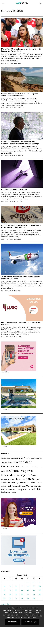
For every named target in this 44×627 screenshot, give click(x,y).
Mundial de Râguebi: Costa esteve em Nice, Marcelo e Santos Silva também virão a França (20, 143)
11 (4, 590)
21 (22, 594)
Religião (37, 489)
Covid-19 (4, 471)
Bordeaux (30, 458)
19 (10, 594)
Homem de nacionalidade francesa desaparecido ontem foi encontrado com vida (20, 95)
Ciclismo (4, 463)
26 (10, 598)
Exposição (4, 479)
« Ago (3, 604)
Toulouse (8, 492)
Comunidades (18, 107)
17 (40, 590)
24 (40, 594)
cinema (10, 463)
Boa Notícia (18, 201)
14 (22, 590)
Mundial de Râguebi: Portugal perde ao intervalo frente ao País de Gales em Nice (21, 226)
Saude (3, 492)
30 (34, 598)
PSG (32, 489)
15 (28, 590)
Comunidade (23, 462)
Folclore (14, 479)
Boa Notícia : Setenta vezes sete (14, 189)
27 (16, 598)
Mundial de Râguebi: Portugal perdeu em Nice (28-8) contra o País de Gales (21, 50)
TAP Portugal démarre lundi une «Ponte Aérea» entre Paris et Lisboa (20, 278)
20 (16, 594)
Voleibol (13, 492)
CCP (40, 458)
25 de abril (4, 458)
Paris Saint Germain (11, 489)
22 (28, 594)
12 (10, 590)
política (25, 489)
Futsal (37, 479)
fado (9, 479)
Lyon (12, 486)
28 (22, 598)
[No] (41, 616)
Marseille (18, 486)
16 (34, 590)
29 (28, 598)
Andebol (11, 458)
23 (34, 594)
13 (16, 590)
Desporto (17, 63)
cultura (13, 471)
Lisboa (27, 483)
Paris (3, 489)
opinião (37, 486)
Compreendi (12, 622)
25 (4, 598)
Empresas (17, 290)
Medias (23, 486)
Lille (23, 483)
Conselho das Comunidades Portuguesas (30, 467)
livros (32, 483)
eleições (16, 475)
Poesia (19, 489)
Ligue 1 (18, 483)
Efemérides (18, 336)
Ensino (33, 475)
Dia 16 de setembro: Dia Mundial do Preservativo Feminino (21, 324)
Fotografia (21, 479)
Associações (20, 458)
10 (40, 586)
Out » (9, 604)
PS (30, 489)
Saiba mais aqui (30, 622)
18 (4, 594)
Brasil (36, 458)
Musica (29, 486)
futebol (30, 479)
